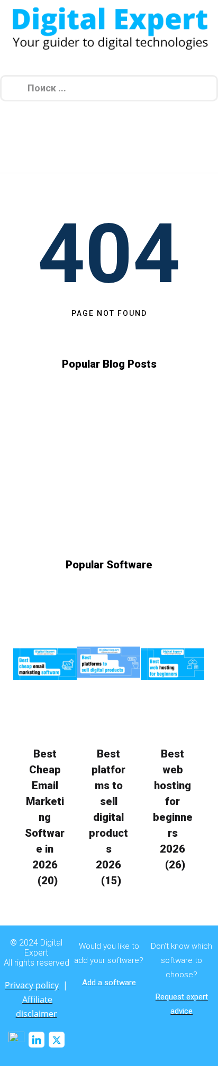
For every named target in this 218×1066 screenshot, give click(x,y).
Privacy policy (32, 985)
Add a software (109, 982)
